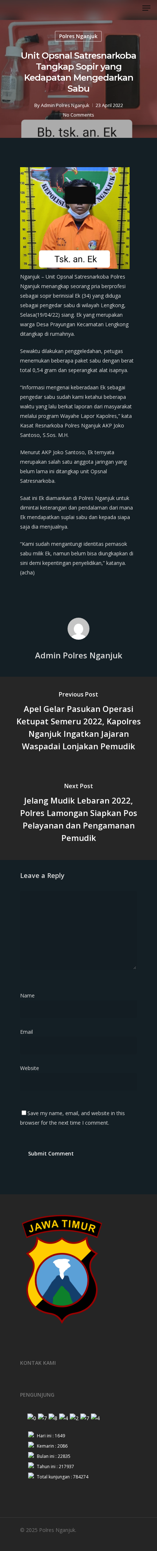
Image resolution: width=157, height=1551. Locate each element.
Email (28, 1031)
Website (29, 1068)
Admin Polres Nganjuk (65, 105)
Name (29, 995)
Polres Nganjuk (78, 36)
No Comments (78, 114)
